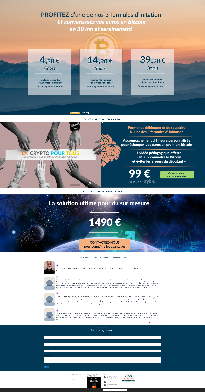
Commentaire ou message (49, 355)
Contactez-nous (85, 112)
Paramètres (130, 389)
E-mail (45, 341)
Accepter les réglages (107, 389)
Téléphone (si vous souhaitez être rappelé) (52, 348)
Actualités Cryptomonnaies (74, 377)
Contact (71, 376)
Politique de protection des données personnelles (76, 383)
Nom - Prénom (47, 335)
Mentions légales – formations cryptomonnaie (75, 380)
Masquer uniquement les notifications (119, 389)
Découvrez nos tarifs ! (75, 112)
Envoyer (47, 366)
